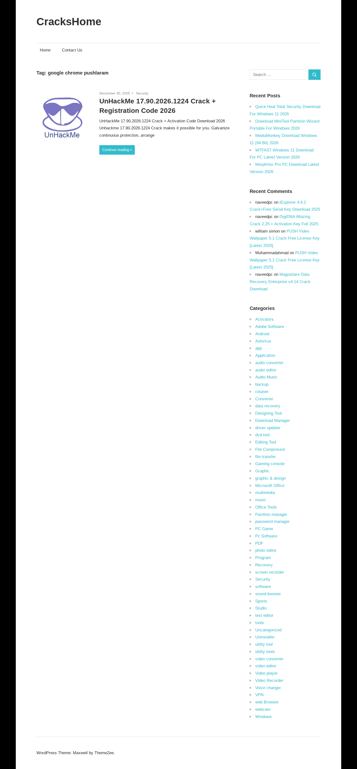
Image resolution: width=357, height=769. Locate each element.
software (263, 586)
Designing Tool (268, 413)
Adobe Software (269, 326)
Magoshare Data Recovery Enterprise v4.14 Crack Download (280, 281)
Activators (264, 319)
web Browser (267, 702)
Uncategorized (268, 630)
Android (262, 334)
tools (259, 622)
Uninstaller (265, 637)
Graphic (262, 471)
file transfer (265, 456)
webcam (262, 709)
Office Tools (266, 507)
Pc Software (266, 536)
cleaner (262, 391)
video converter (269, 659)
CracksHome (68, 21)
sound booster (268, 594)
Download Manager (272, 420)
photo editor (266, 550)
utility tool (264, 644)
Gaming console (270, 463)
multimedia (265, 492)
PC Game (264, 529)
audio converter (269, 362)
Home (45, 50)
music (260, 500)
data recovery (267, 406)
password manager (272, 521)
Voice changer (268, 687)
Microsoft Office (269, 485)
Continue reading (115, 150)
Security (142, 93)
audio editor (265, 370)
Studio (261, 608)
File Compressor (270, 449)
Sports (261, 601)
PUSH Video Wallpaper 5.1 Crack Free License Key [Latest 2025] (285, 238)
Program (263, 557)
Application (265, 355)
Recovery (264, 565)
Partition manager (271, 514)
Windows (263, 716)
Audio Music (266, 377)
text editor (264, 615)
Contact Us (72, 50)
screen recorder (269, 572)
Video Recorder (269, 680)
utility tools (265, 651)
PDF (259, 543)
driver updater (267, 428)
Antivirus (263, 341)
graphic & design (270, 478)
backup (261, 384)
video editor (265, 666)
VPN (259, 695)
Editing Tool (265, 442)
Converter (264, 399)
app (258, 348)
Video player (266, 673)
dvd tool (262, 435)
